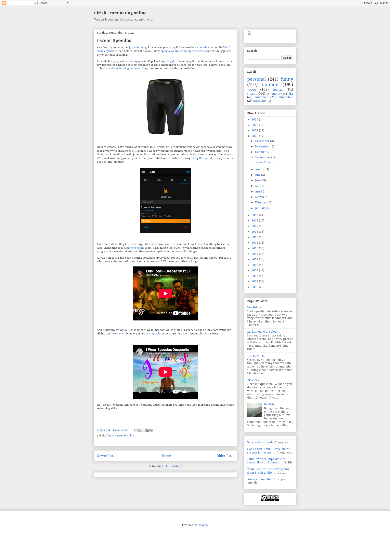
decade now (206, 47)
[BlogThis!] (140, 430)
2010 (255, 264)
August (260, 169)
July (258, 174)
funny (110, 435)
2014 (255, 242)
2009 (255, 270)
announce (261, 97)
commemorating (134, 247)
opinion (270, 84)
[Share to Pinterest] (151, 430)
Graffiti (269, 404)
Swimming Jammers (128, 68)
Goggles (172, 61)
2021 (255, 130)
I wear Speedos (114, 40)
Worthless (254, 307)
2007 (255, 281)
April (259, 191)
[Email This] (136, 430)
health (252, 93)
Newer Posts (106, 456)
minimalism (259, 101)
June (258, 180)
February (262, 202)
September (263, 157)
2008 (255, 275)
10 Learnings (256, 355)
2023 (255, 119)
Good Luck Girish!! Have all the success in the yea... (268, 450)
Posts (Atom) (174, 466)
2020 (255, 136)
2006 (255, 287)
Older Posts (225, 456)
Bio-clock (253, 380)
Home (166, 456)
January (261, 208)
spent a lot (167, 51)
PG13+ (119, 333)
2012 (255, 253)
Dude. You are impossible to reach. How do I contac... (266, 460)
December (262, 141)
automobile (285, 97)
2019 (255, 215)
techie (278, 89)
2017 (255, 226)
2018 (255, 220)
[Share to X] (144, 430)
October (261, 152)
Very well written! (259, 442)
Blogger (202, 525)
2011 (255, 259)
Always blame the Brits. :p (265, 479)
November (263, 146)
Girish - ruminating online (120, 13)
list (291, 93)
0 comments (120, 430)
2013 (255, 248)
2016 (255, 231)
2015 (255, 237)
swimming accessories (192, 51)
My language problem (262, 331)
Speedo (156, 333)
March (260, 197)
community (274, 93)
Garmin (203, 158)
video (130, 435)
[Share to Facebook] (147, 430)
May (258, 185)
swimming (140, 47)
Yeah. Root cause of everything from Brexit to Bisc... (268, 470)
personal (120, 435)
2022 (255, 125)
